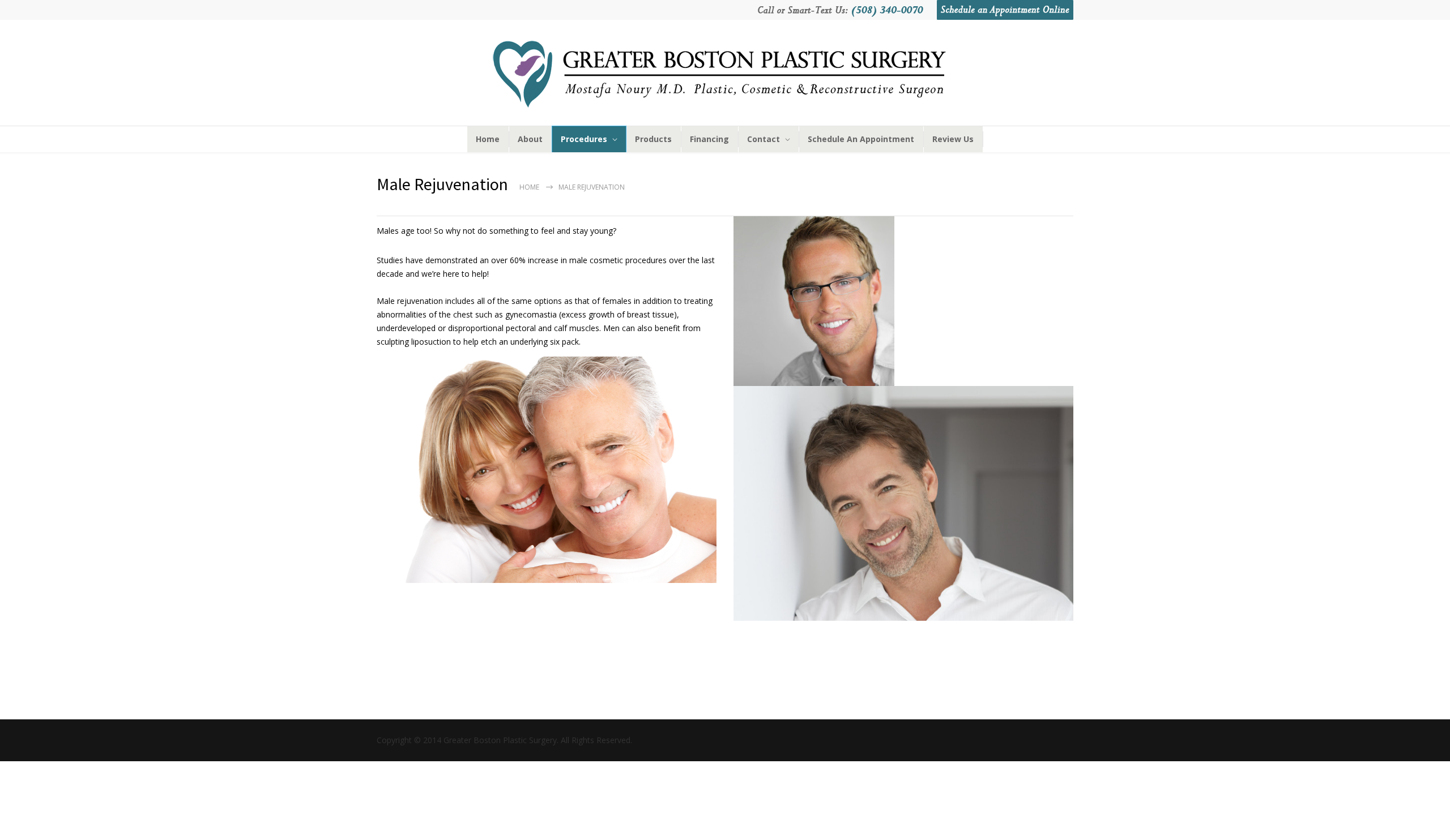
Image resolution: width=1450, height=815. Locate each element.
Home (529, 187)
